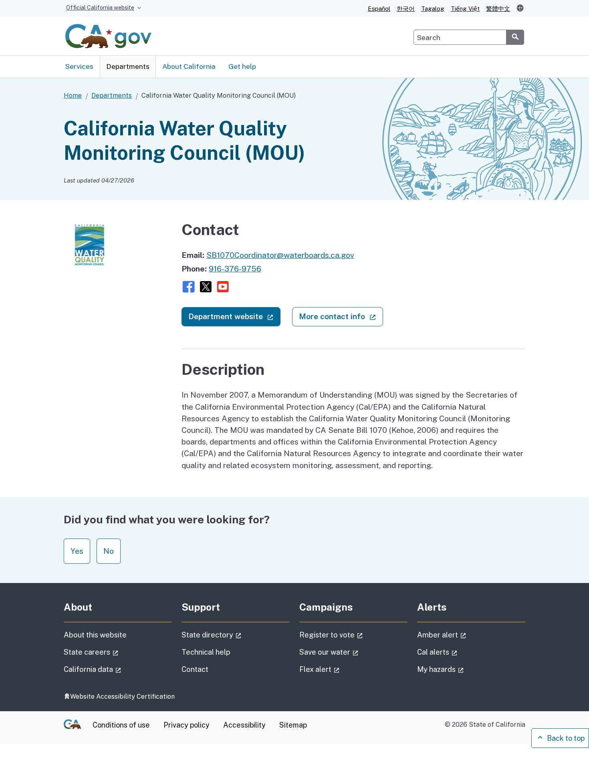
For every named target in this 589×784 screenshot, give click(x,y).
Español (379, 8)
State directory (234, 634)
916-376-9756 (235, 268)
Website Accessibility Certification (122, 696)
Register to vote (353, 634)
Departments (127, 66)
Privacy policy (186, 725)
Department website (234, 316)
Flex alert (342, 669)
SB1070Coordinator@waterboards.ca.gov (280, 255)
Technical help (206, 652)
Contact (214, 669)
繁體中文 (498, 8)
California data (115, 669)
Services (79, 66)
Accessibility (244, 725)
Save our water (351, 651)
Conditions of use (121, 725)
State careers (113, 651)
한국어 (406, 8)
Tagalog (432, 8)
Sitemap (293, 725)
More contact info (341, 316)
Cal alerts (459, 651)
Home (73, 95)
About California (189, 66)
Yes (77, 551)
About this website (95, 635)
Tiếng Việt (465, 8)
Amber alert (464, 634)
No (108, 551)
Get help (242, 66)
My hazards (463, 669)
